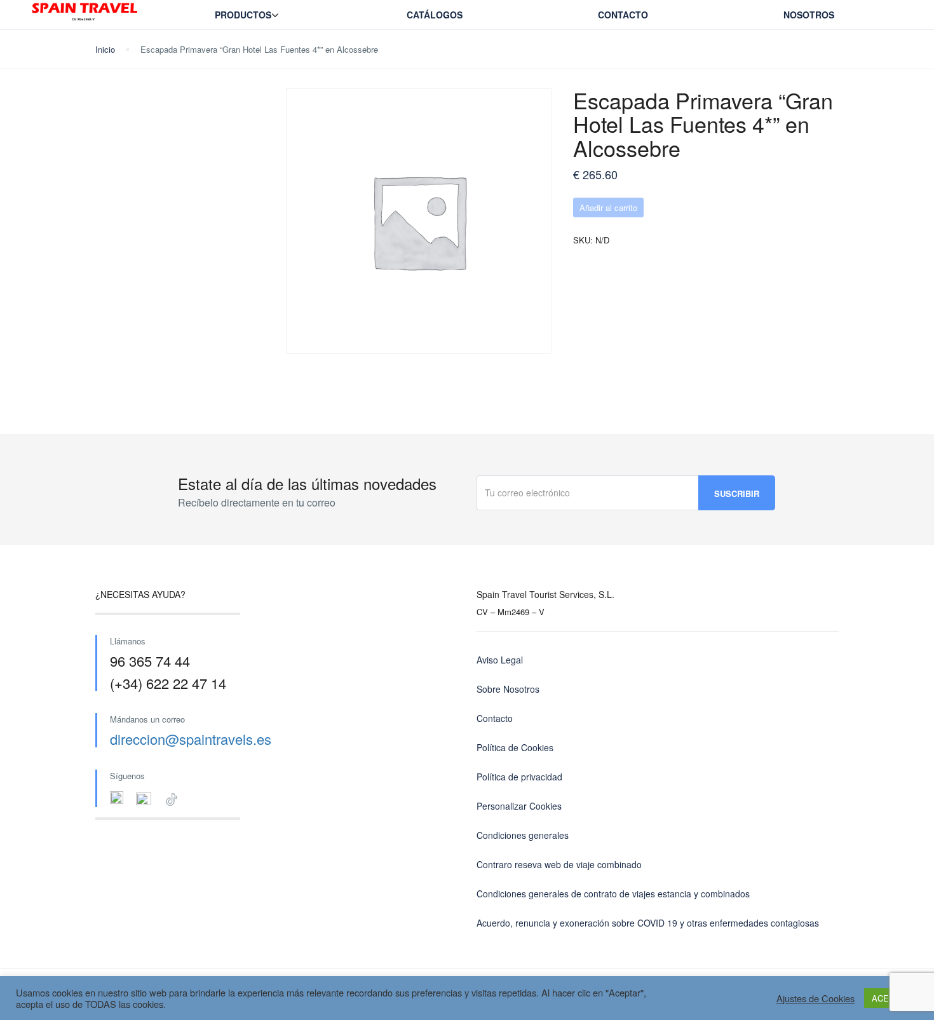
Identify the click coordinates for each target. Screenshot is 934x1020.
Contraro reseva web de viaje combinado (559, 864)
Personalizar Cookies (519, 805)
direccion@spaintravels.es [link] (190, 739)
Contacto (623, 14)
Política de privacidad (519, 776)
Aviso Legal (500, 659)
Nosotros (808, 14)
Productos (243, 14)
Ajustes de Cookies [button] (815, 998)
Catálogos (435, 14)
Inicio (105, 49)
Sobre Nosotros (508, 689)
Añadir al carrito (608, 207)
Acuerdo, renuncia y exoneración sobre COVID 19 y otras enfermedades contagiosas (648, 922)
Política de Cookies (515, 747)
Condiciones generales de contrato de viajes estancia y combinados (613, 893)
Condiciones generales (523, 835)
